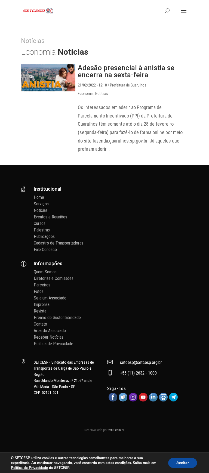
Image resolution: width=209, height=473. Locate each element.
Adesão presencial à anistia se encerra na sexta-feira (126, 71)
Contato (40, 324)
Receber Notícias (48, 337)
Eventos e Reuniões (50, 217)
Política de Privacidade (53, 343)
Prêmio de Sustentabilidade (57, 317)
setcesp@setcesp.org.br (141, 362)
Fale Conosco (45, 249)
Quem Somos (45, 271)
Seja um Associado (50, 298)
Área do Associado (50, 330)
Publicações (44, 236)
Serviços (41, 203)
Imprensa (42, 304)
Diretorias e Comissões (53, 278)
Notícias (101, 93)
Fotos (39, 291)
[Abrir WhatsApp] (195, 459)
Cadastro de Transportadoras (58, 243)
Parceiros (42, 284)
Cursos (39, 223)
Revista (40, 311)
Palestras (42, 230)
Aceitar (182, 462)
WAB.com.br (116, 430)
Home (39, 197)
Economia (86, 93)
